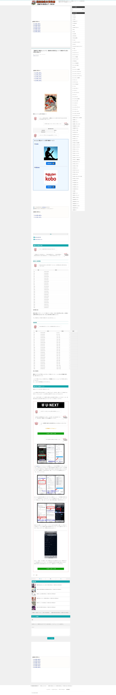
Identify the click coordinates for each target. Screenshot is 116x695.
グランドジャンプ (75, 54)
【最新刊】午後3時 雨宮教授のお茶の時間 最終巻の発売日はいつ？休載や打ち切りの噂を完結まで (48, 589)
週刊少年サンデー (75, 199)
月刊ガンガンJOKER (76, 142)
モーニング (74, 94)
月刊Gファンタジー (76, 136)
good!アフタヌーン (76, 27)
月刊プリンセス (75, 174)
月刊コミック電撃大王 (76, 159)
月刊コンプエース (75, 163)
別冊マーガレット (75, 121)
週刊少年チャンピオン (76, 205)
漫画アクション (75, 193)
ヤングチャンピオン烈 (76, 113)
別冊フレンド (75, 119)
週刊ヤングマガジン (76, 197)
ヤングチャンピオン (76, 111)
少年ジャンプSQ (75, 130)
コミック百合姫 (75, 56)
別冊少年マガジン (75, 128)
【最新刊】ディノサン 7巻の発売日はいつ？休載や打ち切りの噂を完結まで (46, 602)
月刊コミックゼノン (76, 151)
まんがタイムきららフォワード (77, 46)
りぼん (74, 48)
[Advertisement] (50, 13)
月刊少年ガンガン (75, 182)
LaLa (74, 31)
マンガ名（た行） (37, 28)
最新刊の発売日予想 (38, 237)
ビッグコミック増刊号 (76, 77)
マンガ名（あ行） (37, 23)
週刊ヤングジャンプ (76, 195)
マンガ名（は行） (37, 31)
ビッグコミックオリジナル (77, 71)
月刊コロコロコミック (76, 161)
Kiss (73, 29)
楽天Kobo (44, 207)
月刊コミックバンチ (35, 55)
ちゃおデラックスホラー (76, 42)
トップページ (48, 689)
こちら (50, 135)
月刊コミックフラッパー (76, 157)
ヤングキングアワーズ (76, 107)
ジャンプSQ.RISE (75, 63)
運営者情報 (68, 689)
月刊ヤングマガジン (76, 178)
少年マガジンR (75, 132)
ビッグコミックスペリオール (77, 75)
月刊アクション (75, 138)
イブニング (74, 50)
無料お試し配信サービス (38, 239)
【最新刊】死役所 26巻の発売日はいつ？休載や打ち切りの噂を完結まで (60, 612)
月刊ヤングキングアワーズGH (77, 176)
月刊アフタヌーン (75, 140)
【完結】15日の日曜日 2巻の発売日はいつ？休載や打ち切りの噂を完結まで (46, 607)
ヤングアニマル (75, 96)
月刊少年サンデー (75, 184)
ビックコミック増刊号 (76, 69)
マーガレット (75, 90)
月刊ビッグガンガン (76, 172)
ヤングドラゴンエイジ (76, 115)
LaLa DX (74, 33)
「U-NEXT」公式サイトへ (50, 433)
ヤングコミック (75, 109)
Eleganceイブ (75, 21)
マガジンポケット (75, 88)
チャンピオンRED (75, 65)
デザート (74, 67)
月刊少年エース (75, 180)
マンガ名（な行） (37, 29)
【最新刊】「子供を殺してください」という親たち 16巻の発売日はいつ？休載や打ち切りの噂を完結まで (41, 612)
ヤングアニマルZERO (76, 98)
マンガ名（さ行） (37, 26)
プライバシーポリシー (62, 689)
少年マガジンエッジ (76, 134)
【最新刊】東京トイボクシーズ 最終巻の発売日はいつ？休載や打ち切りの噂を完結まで (47, 598)
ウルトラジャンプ (75, 52)
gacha (74, 25)
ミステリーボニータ (76, 92)
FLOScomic (75, 23)
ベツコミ (74, 86)
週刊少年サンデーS (76, 201)
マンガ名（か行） (37, 25)
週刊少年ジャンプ (75, 203)
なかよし (74, 44)
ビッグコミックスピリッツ (77, 73)
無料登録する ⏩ (50, 163)
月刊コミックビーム (76, 155)
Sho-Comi (74, 35)
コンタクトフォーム (54, 689)
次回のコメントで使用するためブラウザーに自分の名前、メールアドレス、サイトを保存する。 (48, 624)
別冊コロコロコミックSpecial (77, 117)
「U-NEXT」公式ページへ (50, 568)
